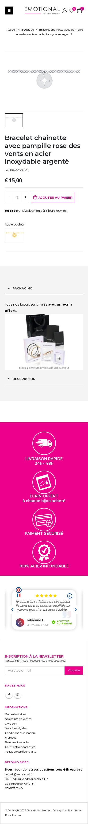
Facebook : (8, 694)
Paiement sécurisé (17, 742)
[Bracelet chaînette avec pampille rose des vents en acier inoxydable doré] (15, 235)
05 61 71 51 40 (14, 788)
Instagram (17, 694)
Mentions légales (16, 728)
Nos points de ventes (18, 719)
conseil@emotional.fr (19, 774)
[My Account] (64, 10)
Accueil (11, 29)
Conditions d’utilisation (20, 733)
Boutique (27, 29)
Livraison (11, 723)
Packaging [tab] (22, 288)
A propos (10, 737)
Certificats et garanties (20, 747)
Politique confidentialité (20, 751)
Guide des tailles (15, 714)
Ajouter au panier (55, 197)
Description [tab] (23, 379)
